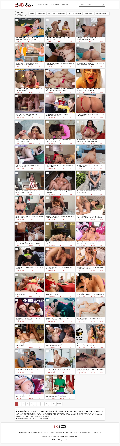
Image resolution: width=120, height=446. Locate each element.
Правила (84, 432)
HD (49, 14)
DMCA (90, 432)
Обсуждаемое (88, 14)
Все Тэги (40, 432)
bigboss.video (64, 440)
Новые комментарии (74, 14)
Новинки (35, 419)
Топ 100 (31, 14)
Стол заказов (76, 432)
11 (54, 404)
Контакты (68, 432)
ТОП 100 (53, 419)
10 (50, 404)
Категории (55, 5)
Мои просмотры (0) (102, 14)
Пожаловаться (59, 432)
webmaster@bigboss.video (70, 436)
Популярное (41, 14)
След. (59, 404)
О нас (51, 432)
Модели (65, 5)
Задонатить (97, 432)
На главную (23, 432)
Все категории (44, 419)
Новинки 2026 (43, 5)
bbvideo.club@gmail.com (53, 436)
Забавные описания (58, 14)
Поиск (46, 432)
